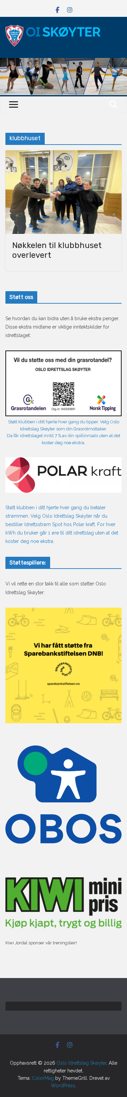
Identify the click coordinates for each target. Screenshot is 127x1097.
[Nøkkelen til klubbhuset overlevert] (63, 192)
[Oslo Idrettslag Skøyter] (63, 62)
